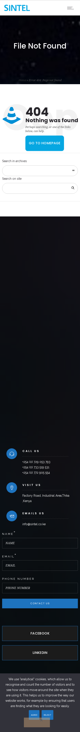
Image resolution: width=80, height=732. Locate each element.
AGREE (34, 715)
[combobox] (40, 170)
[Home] (17, 10)
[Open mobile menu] (71, 8)
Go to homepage (45, 143)
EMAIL (8, 556)
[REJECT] (37, 722)
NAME (8, 534)
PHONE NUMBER (18, 578)
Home (22, 80)
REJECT (47, 715)
